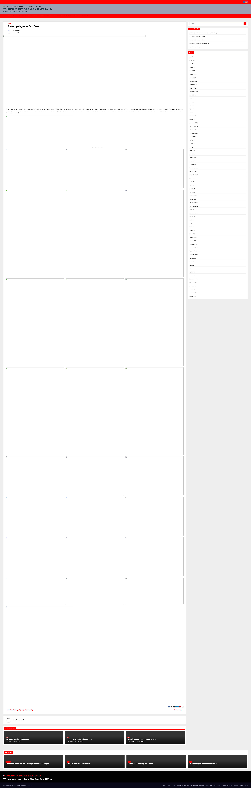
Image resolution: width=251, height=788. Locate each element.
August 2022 (192, 216)
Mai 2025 (191, 105)
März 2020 (192, 289)
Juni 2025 (192, 102)
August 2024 (192, 136)
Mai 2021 (191, 268)
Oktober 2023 (192, 171)
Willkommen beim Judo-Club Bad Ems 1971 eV (27, 8)
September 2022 (193, 213)
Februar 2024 (192, 157)
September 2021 (193, 254)
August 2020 (192, 286)
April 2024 (192, 150)
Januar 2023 (192, 199)
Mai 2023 (191, 185)
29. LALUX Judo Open (195, 47)
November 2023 (193, 168)
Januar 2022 (192, 240)
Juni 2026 (192, 60)
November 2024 (193, 126)
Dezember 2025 (193, 81)
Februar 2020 (192, 293)
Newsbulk (23, 785)
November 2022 (193, 206)
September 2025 (193, 91)
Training (34, 16)
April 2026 (192, 67)
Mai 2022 (191, 227)
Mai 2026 (191, 63)
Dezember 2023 (193, 164)
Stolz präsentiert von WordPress (10, 785)
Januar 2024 (192, 161)
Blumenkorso (178, 710)
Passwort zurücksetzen (227, 785)
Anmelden (174, 785)
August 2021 (192, 258)
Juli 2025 (191, 98)
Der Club (11, 16)
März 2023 (192, 192)
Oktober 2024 (193, 129)
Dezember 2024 (193, 122)
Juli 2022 (191, 220)
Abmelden (168, 785)
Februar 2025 (192, 116)
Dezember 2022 (193, 202)
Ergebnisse (26, 16)
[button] (247, 16)
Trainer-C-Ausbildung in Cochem (79, 739)
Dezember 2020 (193, 279)
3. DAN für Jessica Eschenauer (17, 739)
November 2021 (193, 247)
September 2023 (193, 175)
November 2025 (193, 84)
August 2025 (192, 95)
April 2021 (192, 272)
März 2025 (192, 112)
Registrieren (236, 785)
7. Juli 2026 (9, 766)
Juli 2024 (191, 140)
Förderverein (58, 16)
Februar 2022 (192, 237)
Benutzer (179, 785)
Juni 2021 (191, 265)
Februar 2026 (192, 74)
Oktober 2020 (192, 282)
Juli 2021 (191, 261)
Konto (211, 785)
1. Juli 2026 (70, 766)
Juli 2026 (191, 57)
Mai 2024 (191, 147)
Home (164, 785)
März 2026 (192, 70)
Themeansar (29, 785)
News (18, 16)
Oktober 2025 (192, 88)
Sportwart (17, 30)
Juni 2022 (192, 223)
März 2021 (192, 275)
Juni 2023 (192, 181)
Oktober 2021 (192, 251)
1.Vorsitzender (17, 741)
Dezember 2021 (193, 244)
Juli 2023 (191, 178)
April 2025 (192, 109)
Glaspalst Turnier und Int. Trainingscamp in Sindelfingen (203, 33)
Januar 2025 (192, 119)
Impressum (68, 16)
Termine (42, 16)
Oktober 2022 (192, 209)
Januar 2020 (192, 296)
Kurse (49, 16)
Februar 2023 (192, 195)
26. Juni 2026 (193, 766)
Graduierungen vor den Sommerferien (142, 739)
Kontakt (76, 16)
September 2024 (193, 133)
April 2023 (192, 188)
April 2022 (192, 230)
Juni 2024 (192, 143)
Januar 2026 (192, 77)
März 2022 (192, 234)
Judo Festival (86, 16)
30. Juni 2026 (132, 766)
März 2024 (192, 154)
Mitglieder (219, 785)
